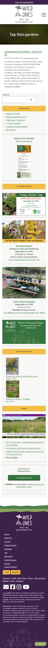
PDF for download (24, 141)
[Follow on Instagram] (19, 588)
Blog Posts (10, 130)
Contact (7, 541)
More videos (12, 457)
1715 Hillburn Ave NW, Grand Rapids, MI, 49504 (24, 312)
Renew (15, 572)
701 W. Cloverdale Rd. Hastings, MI (24, 260)
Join (16, 2)
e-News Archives (13, 123)
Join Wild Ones (24, 478)
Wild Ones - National (15, 120)
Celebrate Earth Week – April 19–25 (23, 53)
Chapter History (24, 471)
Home (6, 534)
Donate (7, 564)
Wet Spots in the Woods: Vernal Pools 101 (23, 448)
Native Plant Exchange (24, 301)
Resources (8, 556)
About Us (8, 538)
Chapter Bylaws (10, 567)
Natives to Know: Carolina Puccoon (22, 376)
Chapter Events (13, 113)
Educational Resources (16, 117)
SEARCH (6, 95)
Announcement (28, 58)
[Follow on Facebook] (13, 588)
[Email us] (6, 588)
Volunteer (8, 549)
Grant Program (10, 560)
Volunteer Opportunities (17, 126)
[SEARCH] (31, 99)
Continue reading (12, 86)
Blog (36, 58)
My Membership (26, 2)
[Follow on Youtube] (26, 588)
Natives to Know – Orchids (18, 399)
